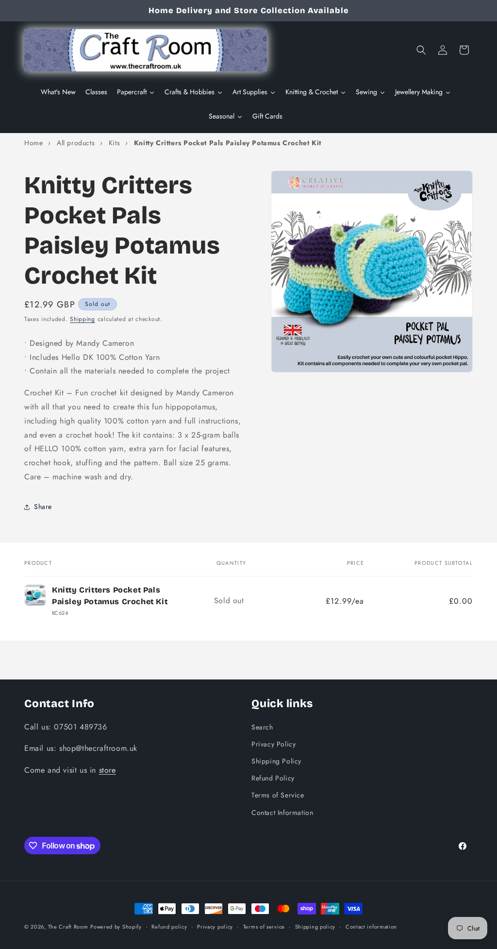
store (107, 770)
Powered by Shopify (116, 927)
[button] (421, 50)
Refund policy (169, 927)
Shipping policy (315, 927)
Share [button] (43, 506)
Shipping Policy (276, 761)
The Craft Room (68, 927)
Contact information (371, 927)
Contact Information (282, 812)
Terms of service (264, 927)
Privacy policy (215, 927)
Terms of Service (277, 795)
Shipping (82, 319)
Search (262, 727)
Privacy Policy (273, 744)
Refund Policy (273, 778)
